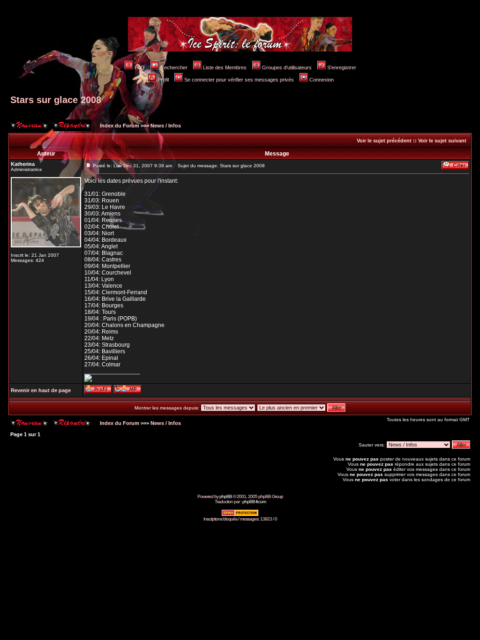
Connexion (321, 79)
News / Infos (165, 125)
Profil (163, 79)
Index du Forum (118, 125)
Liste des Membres (225, 67)
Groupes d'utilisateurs (287, 67)
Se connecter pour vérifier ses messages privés (239, 79)
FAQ (140, 67)
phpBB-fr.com (254, 501)
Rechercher (174, 67)
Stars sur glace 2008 (55, 100)
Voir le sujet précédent (384, 140)
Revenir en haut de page (41, 390)
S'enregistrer (341, 67)
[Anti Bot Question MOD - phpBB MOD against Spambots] (240, 514)
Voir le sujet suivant (442, 140)
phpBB (225, 496)
